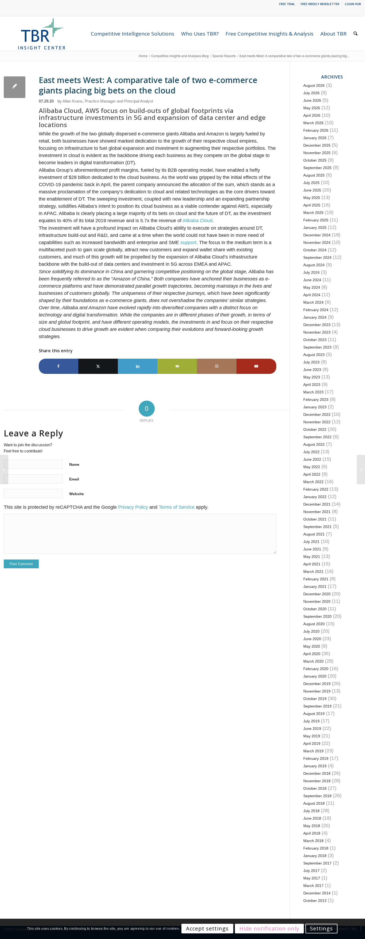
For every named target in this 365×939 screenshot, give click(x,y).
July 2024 (311, 272)
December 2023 (317, 325)
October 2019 (315, 699)
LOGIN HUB (353, 4)
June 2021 (312, 549)
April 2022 (311, 474)
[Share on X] (98, 366)
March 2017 (313, 885)
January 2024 (315, 317)
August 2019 (314, 713)
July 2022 (311, 452)
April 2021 (311, 564)
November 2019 (317, 691)
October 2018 (315, 788)
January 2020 (315, 676)
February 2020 (315, 669)
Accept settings (207, 928)
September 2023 (317, 347)
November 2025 (317, 153)
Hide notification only (269, 928)
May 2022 (311, 467)
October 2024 (315, 250)
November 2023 (317, 332)
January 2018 (315, 856)
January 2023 (315, 407)
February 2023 (315, 399)
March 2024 (313, 302)
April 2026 (311, 115)
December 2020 (317, 594)
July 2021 (311, 541)
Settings (321, 928)
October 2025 (315, 160)
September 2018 (317, 796)
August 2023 (314, 355)
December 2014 (317, 893)
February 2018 (315, 848)
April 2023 (311, 384)
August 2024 (314, 265)
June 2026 (312, 100)
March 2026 (313, 123)
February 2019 (315, 758)
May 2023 (311, 377)
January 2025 (315, 227)
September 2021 (317, 527)
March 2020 (313, 661)
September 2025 (317, 168)
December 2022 (317, 414)
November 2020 (317, 601)
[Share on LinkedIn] (137, 366)
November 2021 (317, 512)
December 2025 (317, 145)
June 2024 (312, 280)
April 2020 (311, 654)
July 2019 (311, 721)
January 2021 (315, 586)
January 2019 (315, 766)
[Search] (355, 33)
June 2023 (312, 369)
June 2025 (312, 190)
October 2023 (315, 340)
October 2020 (315, 609)
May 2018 (311, 826)
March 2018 (313, 841)
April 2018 (311, 833)
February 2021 (315, 579)
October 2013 (315, 900)
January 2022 (315, 497)
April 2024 (311, 295)
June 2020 (312, 639)
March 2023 (313, 392)
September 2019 (317, 706)
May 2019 (311, 736)
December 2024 (317, 235)
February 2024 (315, 310)
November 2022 (317, 422)
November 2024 (317, 242)
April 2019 (311, 743)
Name (74, 464)
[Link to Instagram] (216, 366)
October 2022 (315, 429)
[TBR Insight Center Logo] (41, 33)
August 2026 (314, 85)
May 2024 (311, 287)
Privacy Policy (133, 507)
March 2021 (313, 571)
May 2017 (311, 878)
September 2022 (317, 437)
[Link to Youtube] (256, 366)
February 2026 (315, 130)
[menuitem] (287, 4)
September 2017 (317, 863)
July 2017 (311, 870)
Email (74, 479)
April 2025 (311, 205)
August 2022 (314, 444)
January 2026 (315, 138)
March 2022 (313, 482)
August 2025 (314, 175)
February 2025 (315, 220)
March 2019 (313, 751)
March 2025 (313, 212)
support (188, 242)
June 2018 (312, 818)
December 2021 (317, 504)
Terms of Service (177, 507)
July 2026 (311, 93)
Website (76, 494)
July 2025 (311, 183)
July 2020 (311, 631)
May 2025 (311, 197)
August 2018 (314, 803)
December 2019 (317, 684)
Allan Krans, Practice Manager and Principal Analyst (108, 101)
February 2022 (315, 489)
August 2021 (314, 534)
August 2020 (314, 624)
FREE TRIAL (287, 4)
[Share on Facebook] (58, 366)
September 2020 (317, 616)
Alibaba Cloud (197, 220)
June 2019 (312, 728)
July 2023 (311, 362)
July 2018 (311, 811)
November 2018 (317, 781)
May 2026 (311, 108)
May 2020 (311, 646)
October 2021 (315, 519)
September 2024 (317, 257)
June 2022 (312, 459)
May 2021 (311, 556)
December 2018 (317, 773)
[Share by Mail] (177, 366)
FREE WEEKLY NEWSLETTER (320, 4)
